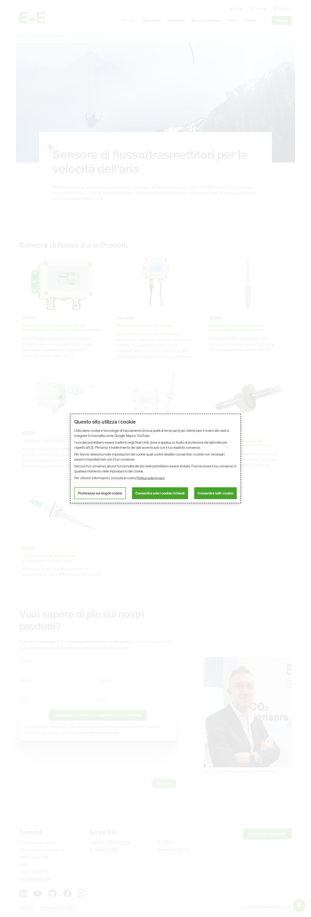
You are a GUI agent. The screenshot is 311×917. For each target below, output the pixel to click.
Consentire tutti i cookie (215, 493)
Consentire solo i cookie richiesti (160, 493)
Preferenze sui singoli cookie (100, 493)
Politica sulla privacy (150, 478)
